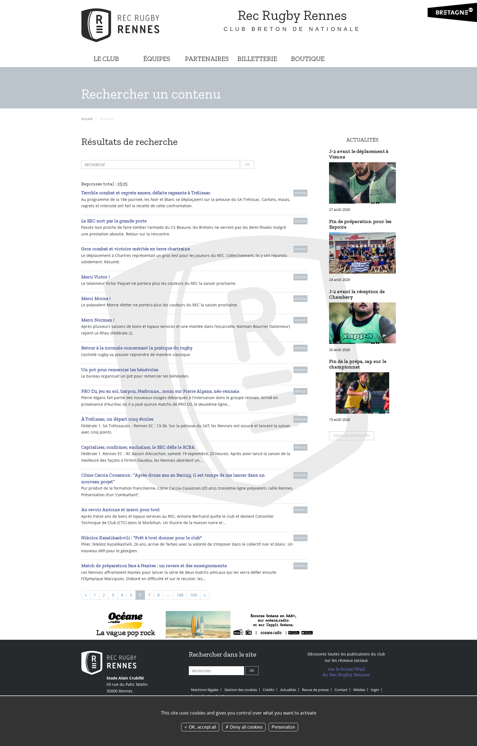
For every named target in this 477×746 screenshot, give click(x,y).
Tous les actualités (351, 435)
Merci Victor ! (95, 277)
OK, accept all (202, 727)
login (375, 689)
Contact (341, 689)
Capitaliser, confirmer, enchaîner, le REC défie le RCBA (138, 447)
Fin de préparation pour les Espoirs (360, 224)
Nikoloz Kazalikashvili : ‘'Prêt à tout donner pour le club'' (141, 537)
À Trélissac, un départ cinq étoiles (117, 419)
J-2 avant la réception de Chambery (357, 294)
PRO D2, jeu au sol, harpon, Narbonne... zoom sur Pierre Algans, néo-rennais (160, 391)
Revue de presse (315, 689)
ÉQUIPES (156, 59)
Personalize (283, 727)
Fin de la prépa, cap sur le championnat (357, 364)
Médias (359, 689)
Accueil (86, 118)
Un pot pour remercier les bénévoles (119, 369)
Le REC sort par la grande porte (114, 221)
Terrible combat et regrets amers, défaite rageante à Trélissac (145, 192)
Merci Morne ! (95, 298)
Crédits (268, 689)
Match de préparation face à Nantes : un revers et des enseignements (154, 565)
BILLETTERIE (257, 59)
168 (180, 595)
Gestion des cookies (240, 689)
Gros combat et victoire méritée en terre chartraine (135, 248)
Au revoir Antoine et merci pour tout (120, 509)
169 (193, 595)
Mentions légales (205, 689)
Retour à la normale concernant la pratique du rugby (137, 348)
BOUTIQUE (308, 59)
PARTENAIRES (207, 59)
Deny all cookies (246, 727)
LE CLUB (106, 59)
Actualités (288, 689)
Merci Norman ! (97, 320)
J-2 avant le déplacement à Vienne (358, 154)
